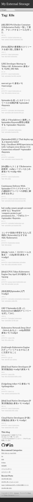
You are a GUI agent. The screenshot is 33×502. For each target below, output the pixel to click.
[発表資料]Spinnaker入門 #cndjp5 (13, 292)
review (10, 199)
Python (3, 462)
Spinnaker (11, 318)
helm (9, 54)
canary (13, 159)
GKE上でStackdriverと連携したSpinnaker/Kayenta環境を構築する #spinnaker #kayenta (16, 122)
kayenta (16, 112)
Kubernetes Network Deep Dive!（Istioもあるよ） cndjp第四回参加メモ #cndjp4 (16, 330)
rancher (18, 76)
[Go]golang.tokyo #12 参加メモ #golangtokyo (16, 385)
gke (16, 110)
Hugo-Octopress (9, 495)
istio (12, 340)
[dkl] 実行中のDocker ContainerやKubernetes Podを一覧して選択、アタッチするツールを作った (16, 28)
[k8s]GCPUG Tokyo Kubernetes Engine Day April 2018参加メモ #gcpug (16, 274)
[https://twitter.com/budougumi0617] (7, 446)
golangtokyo (13, 393)
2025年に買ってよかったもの (9, 482)
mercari (14, 93)
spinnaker (8, 76)
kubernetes (16, 37)
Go (2, 456)
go (20, 37)
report (10, 74)
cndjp (9, 179)
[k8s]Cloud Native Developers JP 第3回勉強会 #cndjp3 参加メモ (16, 368)
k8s (22, 39)
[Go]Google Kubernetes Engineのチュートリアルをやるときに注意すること (15, 350)
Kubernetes (11, 243)
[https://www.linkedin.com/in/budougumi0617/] (11, 446)
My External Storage (15, 4)
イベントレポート (6, 469)
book (12, 201)
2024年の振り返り (6, 488)
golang (7, 39)
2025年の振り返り (6, 479)
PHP (2, 459)
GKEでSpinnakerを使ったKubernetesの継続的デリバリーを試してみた (16, 311)
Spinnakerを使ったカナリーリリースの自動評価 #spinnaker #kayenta (15, 103)
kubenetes (17, 39)
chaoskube (10, 376)
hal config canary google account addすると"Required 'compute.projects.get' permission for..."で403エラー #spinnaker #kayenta (16, 213)
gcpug (10, 282)
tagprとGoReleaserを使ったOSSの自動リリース (15, 485)
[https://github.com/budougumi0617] (3, 446)
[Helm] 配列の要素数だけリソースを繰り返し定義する (16, 48)
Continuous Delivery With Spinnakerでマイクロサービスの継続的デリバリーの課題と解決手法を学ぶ (16, 190)
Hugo (29, 493)
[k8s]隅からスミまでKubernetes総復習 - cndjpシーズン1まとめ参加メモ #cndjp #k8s (16, 169)
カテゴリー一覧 (5, 472)
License (16, 493)
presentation (18, 299)
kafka (16, 376)
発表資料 (4, 466)
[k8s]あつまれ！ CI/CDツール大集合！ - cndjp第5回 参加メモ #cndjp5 (16, 254)
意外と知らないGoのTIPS (8, 453)
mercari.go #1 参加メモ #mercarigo (12, 84)
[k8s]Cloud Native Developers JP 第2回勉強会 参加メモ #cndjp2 (16, 402)
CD (12, 320)
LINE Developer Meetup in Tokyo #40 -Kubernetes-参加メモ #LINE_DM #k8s (15, 66)
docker (10, 37)
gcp (18, 93)
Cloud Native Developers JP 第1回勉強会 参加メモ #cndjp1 (15, 419)
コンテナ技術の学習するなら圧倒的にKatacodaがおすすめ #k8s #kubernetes (16, 235)
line (12, 76)
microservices (19, 201)
